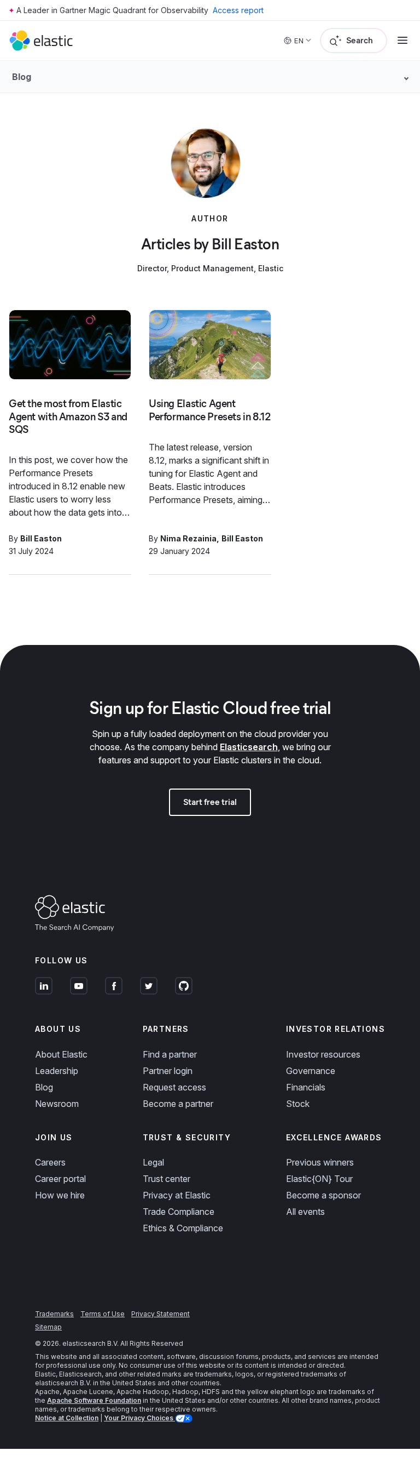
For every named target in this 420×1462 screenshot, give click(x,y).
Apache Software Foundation (94, 1400)
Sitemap (48, 1327)
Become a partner (178, 1103)
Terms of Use (102, 1314)
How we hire (60, 1195)
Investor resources (323, 1054)
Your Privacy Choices (139, 1418)
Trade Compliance (178, 1211)
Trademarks (54, 1314)
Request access (174, 1087)
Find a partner (170, 1054)
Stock (298, 1103)
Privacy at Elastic (177, 1195)
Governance (310, 1070)
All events (305, 1211)
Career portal (60, 1178)
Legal (153, 1162)
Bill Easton (41, 538)
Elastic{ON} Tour (319, 1178)
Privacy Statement (160, 1314)
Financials (305, 1087)
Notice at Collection (66, 1418)
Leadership (56, 1070)
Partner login (167, 1070)
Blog (44, 1087)
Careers (50, 1162)
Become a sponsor (323, 1195)
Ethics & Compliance (183, 1228)
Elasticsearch (249, 746)
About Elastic (61, 1054)
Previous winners (320, 1162)
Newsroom (57, 1103)
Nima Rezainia (188, 538)
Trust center (166, 1178)
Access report (238, 10)
